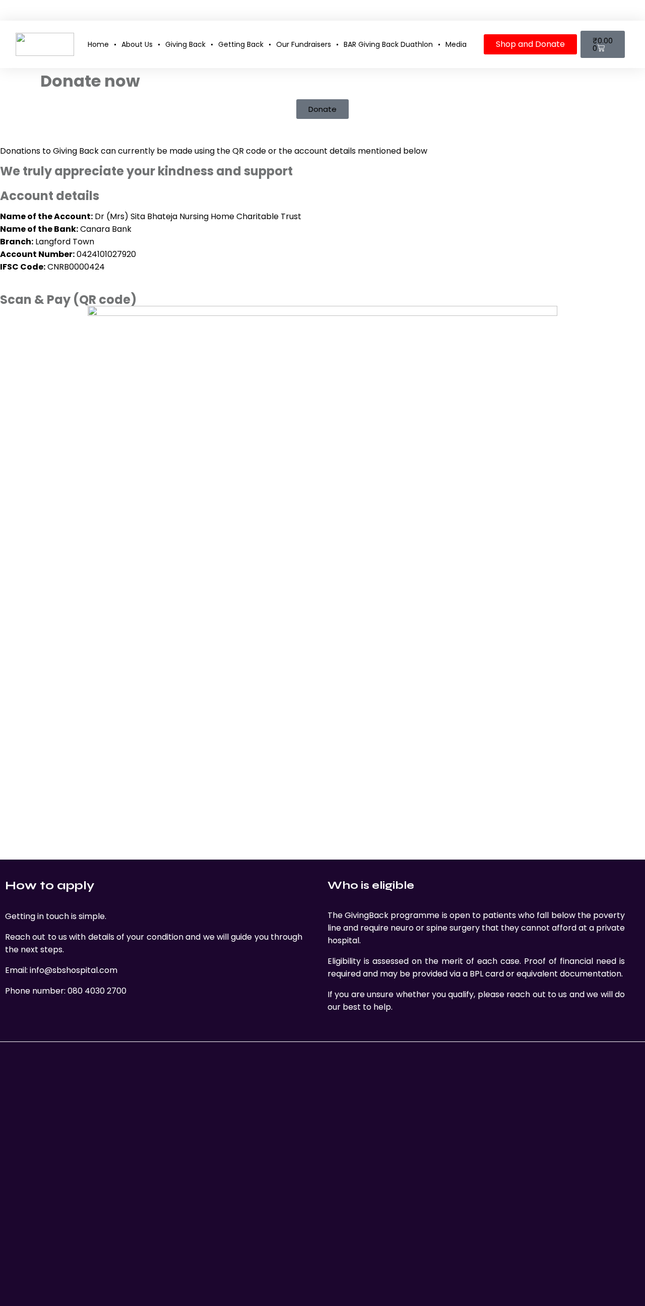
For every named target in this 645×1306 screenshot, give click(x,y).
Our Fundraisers (303, 44)
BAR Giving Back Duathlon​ (388, 44)
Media (456, 44)
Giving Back (185, 44)
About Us (137, 44)
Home (98, 44)
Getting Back (241, 44)
